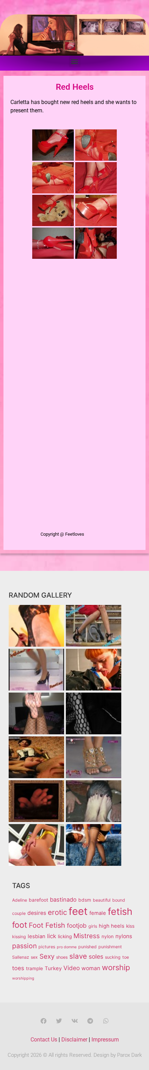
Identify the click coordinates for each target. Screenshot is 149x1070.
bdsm (84, 900)
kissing (19, 936)
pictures (46, 946)
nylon (108, 936)
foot (19, 925)
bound (118, 900)
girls (92, 926)
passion (24, 946)
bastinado (63, 899)
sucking (113, 957)
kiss (130, 926)
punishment (110, 946)
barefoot (38, 900)
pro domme (67, 947)
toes (18, 968)
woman (90, 968)
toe (125, 957)
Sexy (47, 956)
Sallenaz (20, 957)
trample (34, 968)
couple (19, 913)
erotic (57, 912)
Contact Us (43, 1039)
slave (78, 956)
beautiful (102, 900)
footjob (77, 925)
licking (65, 936)
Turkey (53, 968)
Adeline (19, 900)
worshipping (23, 978)
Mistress (86, 936)
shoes (62, 957)
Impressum (105, 1039)
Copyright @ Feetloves (62, 534)
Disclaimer (74, 1039)
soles (96, 956)
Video (71, 968)
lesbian (36, 936)
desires (36, 913)
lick (51, 936)
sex (34, 957)
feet (78, 911)
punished (87, 946)
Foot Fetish (47, 925)
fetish (120, 911)
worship (116, 967)
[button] (74, 61)
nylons (123, 936)
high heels (111, 926)
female (97, 913)
